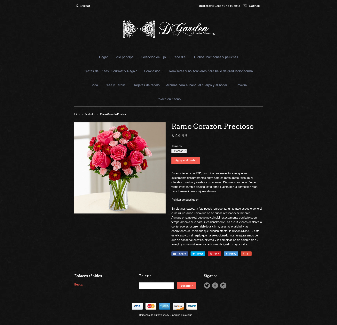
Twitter (207, 285)
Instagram (223, 285)
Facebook (215, 285)
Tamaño (176, 146)
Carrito (254, 6)
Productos (90, 114)
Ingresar (205, 6)
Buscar (78, 284)
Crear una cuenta (227, 6)
